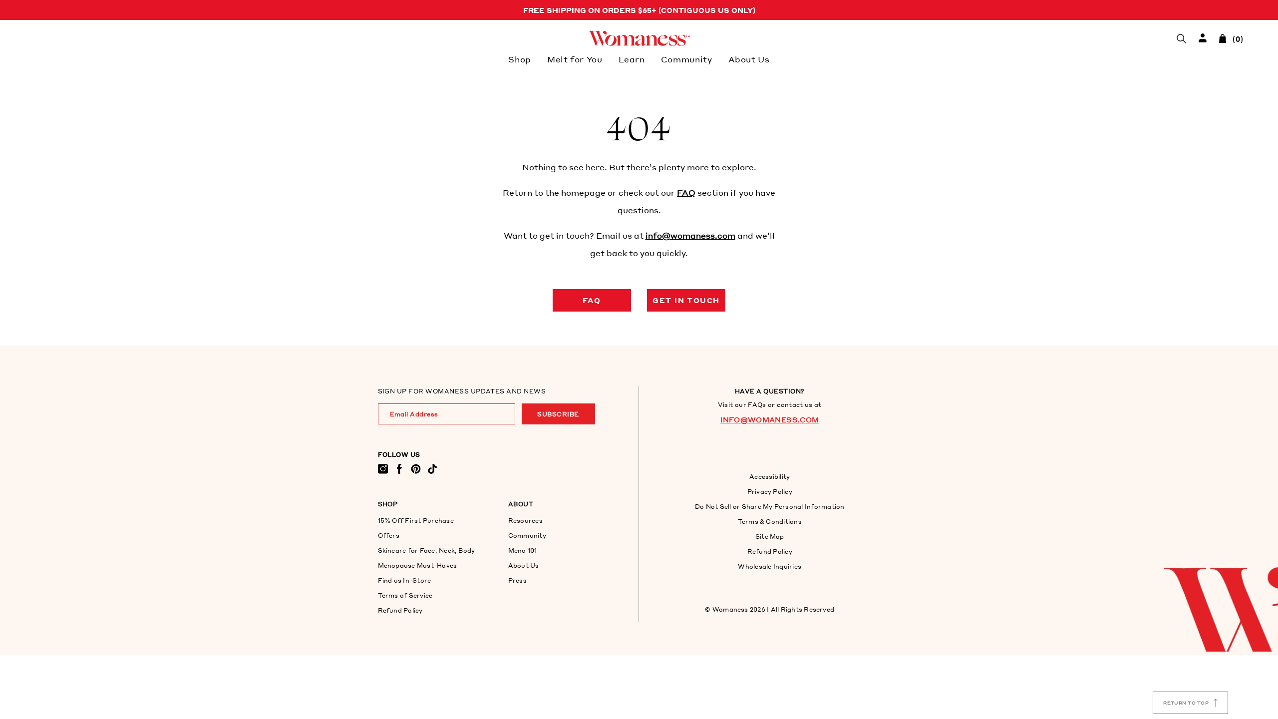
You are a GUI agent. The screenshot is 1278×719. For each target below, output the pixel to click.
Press (517, 580)
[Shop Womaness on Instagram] (383, 468)
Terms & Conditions (770, 521)
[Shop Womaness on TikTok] (432, 468)
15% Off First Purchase (416, 520)
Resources (525, 520)
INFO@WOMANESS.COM (769, 419)
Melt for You (575, 59)
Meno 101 (522, 550)
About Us (749, 59)
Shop (519, 59)
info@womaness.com (690, 235)
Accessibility (769, 476)
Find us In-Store (404, 580)
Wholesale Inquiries (769, 566)
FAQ (686, 192)
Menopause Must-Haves (417, 565)
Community (686, 59)
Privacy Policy (769, 491)
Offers (388, 535)
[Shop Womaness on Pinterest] (416, 468)
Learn (632, 59)
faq (592, 300)
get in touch (686, 300)
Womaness (730, 609)
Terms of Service (405, 595)
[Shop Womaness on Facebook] (399, 468)
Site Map (769, 536)
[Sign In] (1203, 38)
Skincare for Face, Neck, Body (426, 550)
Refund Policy (400, 610)
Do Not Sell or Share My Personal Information (770, 506)
